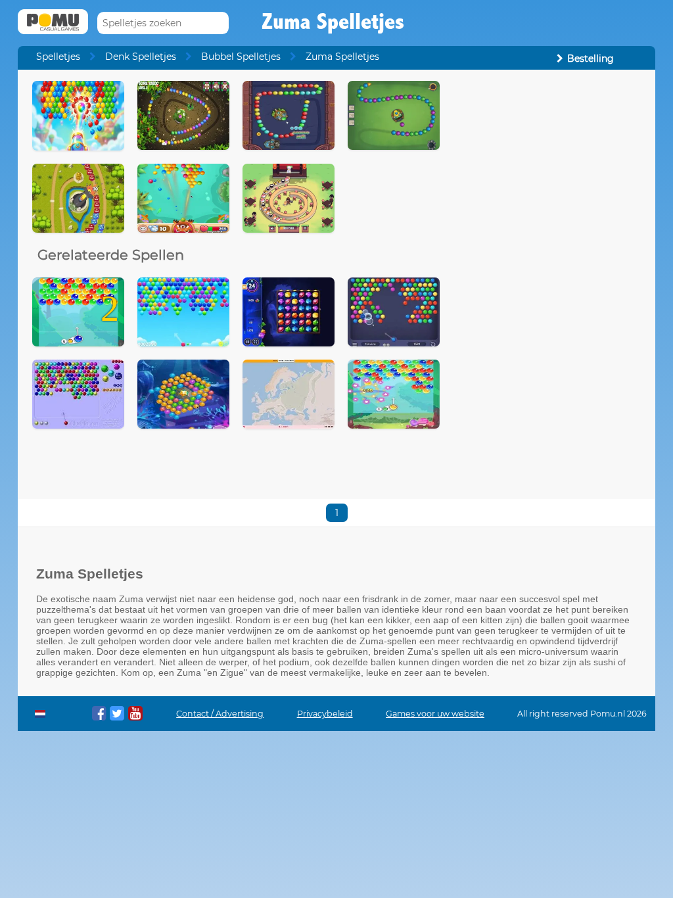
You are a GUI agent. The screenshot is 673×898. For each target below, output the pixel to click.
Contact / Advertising (220, 714)
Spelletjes (58, 56)
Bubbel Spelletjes (241, 56)
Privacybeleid (325, 714)
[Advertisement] (547, 163)
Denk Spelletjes (140, 56)
